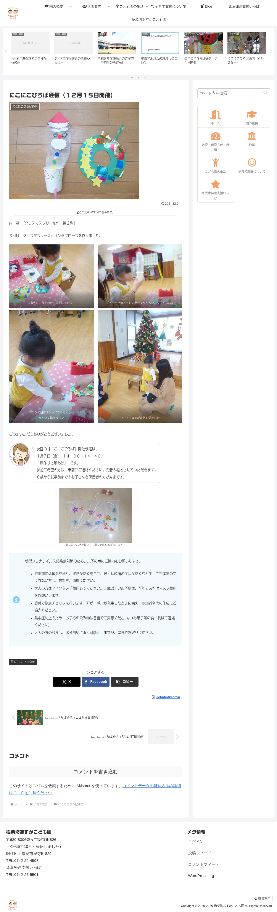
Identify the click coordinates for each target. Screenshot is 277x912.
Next (271, 51)
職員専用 (264, 898)
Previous (6, 51)
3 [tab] (145, 78)
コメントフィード (203, 864)
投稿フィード (199, 853)
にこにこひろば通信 (24, 661)
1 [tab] (132, 78)
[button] (124, 682)
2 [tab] (138, 78)
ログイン (196, 842)
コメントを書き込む (96, 771)
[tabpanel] (30, 51)
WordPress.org (201, 876)
